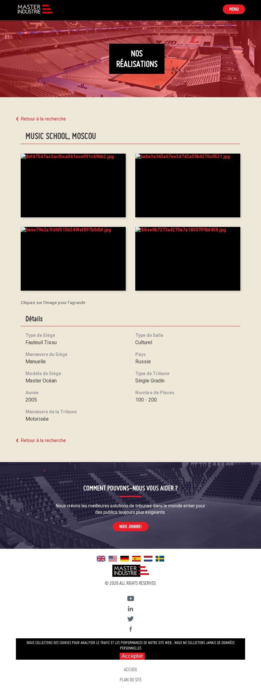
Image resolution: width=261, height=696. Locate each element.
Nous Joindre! (130, 526)
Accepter (132, 656)
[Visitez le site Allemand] (124, 558)
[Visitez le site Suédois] (160, 558)
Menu (237, 10)
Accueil (131, 669)
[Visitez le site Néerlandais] (148, 558)
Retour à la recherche (43, 118)
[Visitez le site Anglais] (101, 558)
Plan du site (131, 680)
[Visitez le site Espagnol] (136, 558)
